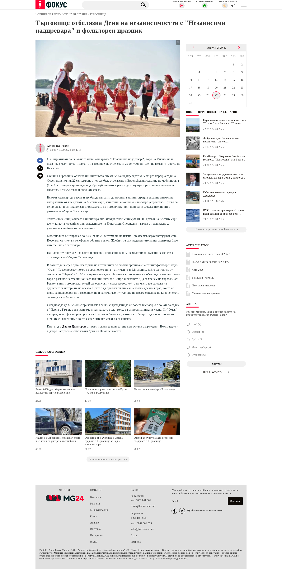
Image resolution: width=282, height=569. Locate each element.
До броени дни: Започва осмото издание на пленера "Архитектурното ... (221, 140)
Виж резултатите (213, 372)
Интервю (95, 529)
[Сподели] (40, 176)
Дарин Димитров (74, 326)
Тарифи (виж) (139, 517)
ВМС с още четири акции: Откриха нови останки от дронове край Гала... (223, 212)
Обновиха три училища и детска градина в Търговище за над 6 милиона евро (104, 441)
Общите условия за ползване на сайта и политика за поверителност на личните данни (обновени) (108, 553)
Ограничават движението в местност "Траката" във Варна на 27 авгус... (224, 122)
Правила (136, 541)
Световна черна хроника (206, 293)
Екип (134, 535)
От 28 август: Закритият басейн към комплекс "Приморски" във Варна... (224, 158)
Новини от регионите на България (211, 112)
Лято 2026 (198, 269)
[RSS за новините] (182, 511)
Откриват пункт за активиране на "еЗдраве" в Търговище (153, 439)
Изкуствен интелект (203, 285)
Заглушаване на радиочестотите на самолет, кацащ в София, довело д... (224, 176)
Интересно (96, 535)
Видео (93, 541)
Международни (99, 510)
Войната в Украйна (203, 277)
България (95, 497)
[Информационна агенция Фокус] (174, 511)
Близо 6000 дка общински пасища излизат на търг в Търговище (55, 391)
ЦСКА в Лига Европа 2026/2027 (210, 262)
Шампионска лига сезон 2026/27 (211, 254)
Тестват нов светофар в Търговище (154, 389)
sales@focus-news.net (142, 529)
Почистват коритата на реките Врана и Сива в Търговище (106, 391)
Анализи (95, 522)
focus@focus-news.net (143, 506)
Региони (95, 503)
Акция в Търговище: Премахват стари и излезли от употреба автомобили (57, 439)
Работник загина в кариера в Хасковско (220, 194)
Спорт (93, 516)
